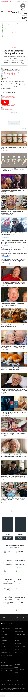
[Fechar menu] (12, 23)
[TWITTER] (23, 617)
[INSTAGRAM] (25, 617)
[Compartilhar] (21, 70)
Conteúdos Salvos (16, 31)
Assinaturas (13, 29)
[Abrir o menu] (2, 12)
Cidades (14, 48)
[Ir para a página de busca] (26, 20)
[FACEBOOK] (20, 617)
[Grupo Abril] (4, 1)
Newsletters (13, 35)
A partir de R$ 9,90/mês (8, 538)
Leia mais (14, 123)
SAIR (23, 12)
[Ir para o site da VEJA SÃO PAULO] (14, 12)
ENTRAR (23, 11)
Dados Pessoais (15, 32)
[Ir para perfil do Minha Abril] (14, 27)
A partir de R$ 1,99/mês (20, 538)
